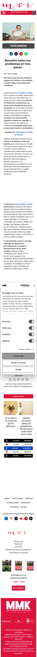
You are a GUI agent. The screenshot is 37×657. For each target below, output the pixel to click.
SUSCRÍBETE (18, 588)
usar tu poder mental (23, 204)
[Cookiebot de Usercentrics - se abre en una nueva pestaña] (21, 285)
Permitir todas (18, 356)
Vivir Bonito (14, 507)
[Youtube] (21, 518)
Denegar (19, 369)
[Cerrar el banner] (34, 285)
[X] (16, 54)
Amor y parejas (17, 498)
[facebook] (11, 54)
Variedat (24, 507)
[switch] (32, 328)
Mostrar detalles (25, 349)
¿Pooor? (7, 498)
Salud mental (25, 503)
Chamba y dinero (13, 503)
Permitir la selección (18, 363)
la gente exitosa (25, 93)
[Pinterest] (26, 518)
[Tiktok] (31, 518)
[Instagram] (11, 518)
